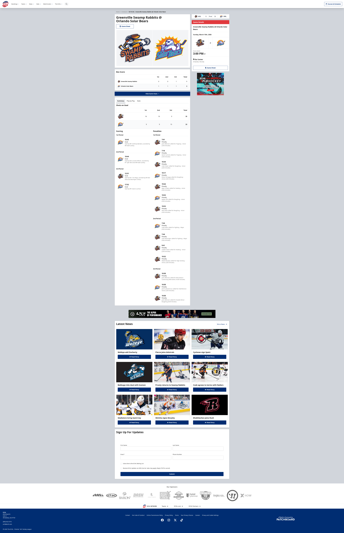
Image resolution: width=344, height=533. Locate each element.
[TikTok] (181, 520)
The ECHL (58, 4)
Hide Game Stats (151, 94)
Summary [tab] (120, 101)
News (30, 4)
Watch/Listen (47, 4)
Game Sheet (126, 26)
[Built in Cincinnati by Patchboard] (286, 518)
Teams (23, 4)
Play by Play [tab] (131, 101)
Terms (177, 515)
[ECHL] (5, 4)
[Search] (66, 4)
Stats (37, 4)
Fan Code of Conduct (138, 515)
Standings (14, 4)
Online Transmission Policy (155, 515)
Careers (197, 515)
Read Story (135, 357)
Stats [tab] (139, 101)
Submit (172, 474)
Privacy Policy (169, 515)
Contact (127, 515)
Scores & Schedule (334, 4)
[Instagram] (168, 520)
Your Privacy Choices (187, 515)
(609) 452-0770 (7, 522)
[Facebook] (162, 520)
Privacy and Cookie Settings (210, 515)
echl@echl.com (7, 524)
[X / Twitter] (175, 520)
